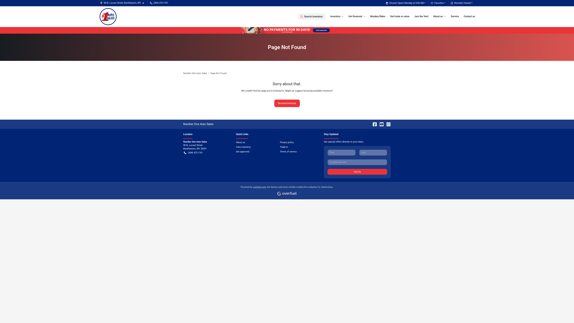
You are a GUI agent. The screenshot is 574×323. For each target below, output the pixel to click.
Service (455, 16)
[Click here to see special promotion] (287, 30)
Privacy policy (287, 142)
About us (240, 142)
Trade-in (284, 147)
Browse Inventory (287, 103)
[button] (123, 3)
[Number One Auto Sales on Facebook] (373, 124)
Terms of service (288, 151)
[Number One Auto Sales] (108, 16)
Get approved (242, 151)
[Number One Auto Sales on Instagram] (387, 124)
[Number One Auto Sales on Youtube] (380, 124)
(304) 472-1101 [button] (161, 2)
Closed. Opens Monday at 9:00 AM (406, 3)
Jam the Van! (421, 16)
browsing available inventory (317, 90)
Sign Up (357, 171)
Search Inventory (313, 16)
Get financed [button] (355, 16)
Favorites (439, 3)
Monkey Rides (377, 16)
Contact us (469, 16)
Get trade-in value (399, 16)
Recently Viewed (462, 3)
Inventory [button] (335, 16)
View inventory (243, 147)
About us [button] (438, 16)
